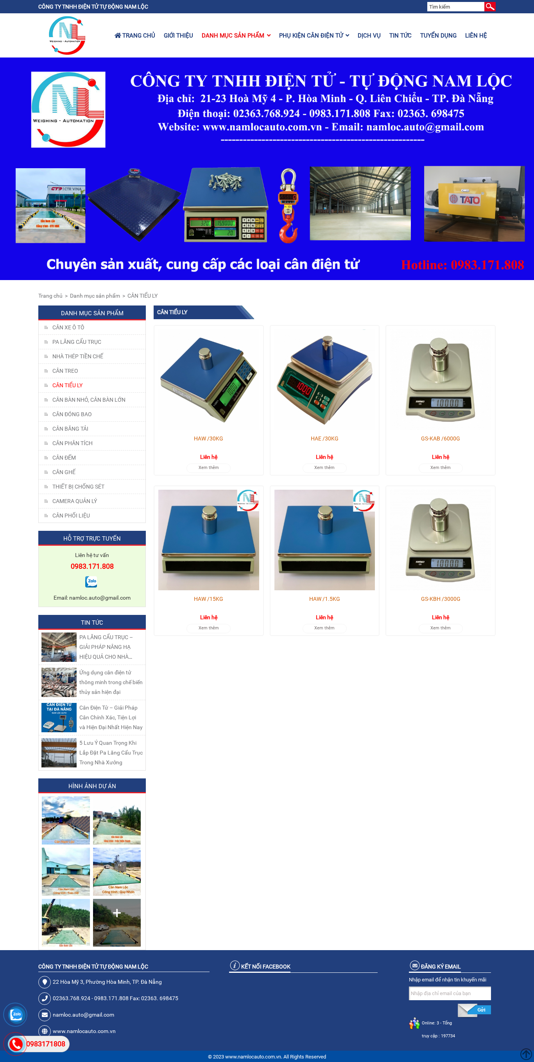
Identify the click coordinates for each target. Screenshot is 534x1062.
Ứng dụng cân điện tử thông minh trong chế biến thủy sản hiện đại (111, 682)
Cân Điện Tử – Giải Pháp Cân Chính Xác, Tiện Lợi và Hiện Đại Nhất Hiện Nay (111, 717)
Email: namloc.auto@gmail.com (92, 598)
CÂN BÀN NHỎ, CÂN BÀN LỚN (88, 400)
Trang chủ (138, 35)
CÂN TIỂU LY (142, 296)
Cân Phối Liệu (71, 515)
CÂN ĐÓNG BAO (72, 414)
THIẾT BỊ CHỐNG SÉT (78, 486)
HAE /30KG (325, 438)
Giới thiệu (178, 35)
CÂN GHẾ (63, 472)
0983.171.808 (92, 566)
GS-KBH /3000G (441, 599)
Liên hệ (476, 35)
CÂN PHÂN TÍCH (72, 443)
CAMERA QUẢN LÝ (74, 501)
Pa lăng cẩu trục (76, 342)
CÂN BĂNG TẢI (70, 429)
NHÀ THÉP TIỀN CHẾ (77, 356)
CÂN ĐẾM (64, 458)
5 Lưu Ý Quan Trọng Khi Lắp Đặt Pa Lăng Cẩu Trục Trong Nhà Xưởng (111, 753)
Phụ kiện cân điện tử (311, 35)
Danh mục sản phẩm (233, 35)
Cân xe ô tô (68, 327)
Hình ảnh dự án (92, 786)
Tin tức (400, 35)
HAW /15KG (208, 599)
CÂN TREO (65, 371)
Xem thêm (209, 467)
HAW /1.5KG (324, 599)
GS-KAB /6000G (440, 438)
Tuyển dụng (438, 35)
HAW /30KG (208, 438)
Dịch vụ (369, 35)
